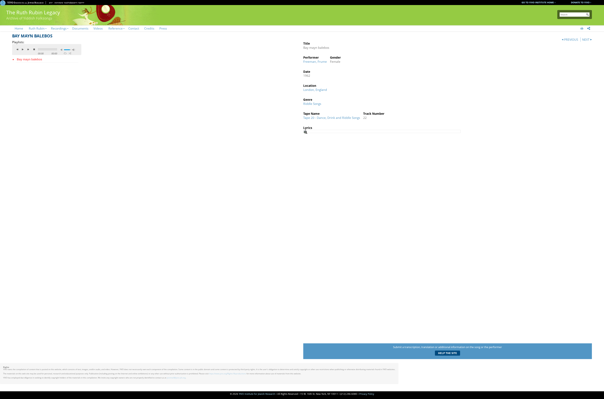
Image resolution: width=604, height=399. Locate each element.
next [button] (28, 49)
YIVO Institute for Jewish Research (257, 394)
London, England (315, 90)
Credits (149, 28)
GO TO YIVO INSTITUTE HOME (538, 2)
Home (19, 28)
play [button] (23, 49)
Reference (115, 28)
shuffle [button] (70, 53)
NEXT (586, 39)
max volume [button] (73, 50)
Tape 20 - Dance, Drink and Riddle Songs (331, 118)
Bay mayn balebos (29, 59)
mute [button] (62, 50)
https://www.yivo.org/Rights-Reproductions (227, 373)
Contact (133, 28)
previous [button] (17, 49)
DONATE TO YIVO (580, 2)
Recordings (59, 28)
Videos (98, 28)
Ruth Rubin (37, 28)
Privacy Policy (366, 394)
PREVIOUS (571, 39)
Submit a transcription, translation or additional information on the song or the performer (447, 347)
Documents (80, 28)
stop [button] (34, 49)
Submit (588, 14)
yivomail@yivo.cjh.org (176, 377)
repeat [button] (65, 53)
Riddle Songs (312, 104)
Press (163, 28)
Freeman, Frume (315, 61)
